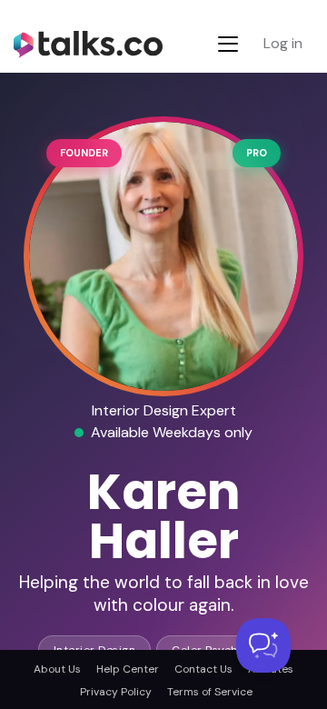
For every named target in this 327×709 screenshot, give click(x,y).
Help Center (127, 669)
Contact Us (203, 669)
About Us (57, 669)
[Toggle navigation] (228, 44)
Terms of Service (210, 691)
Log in (282, 43)
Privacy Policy (116, 691)
